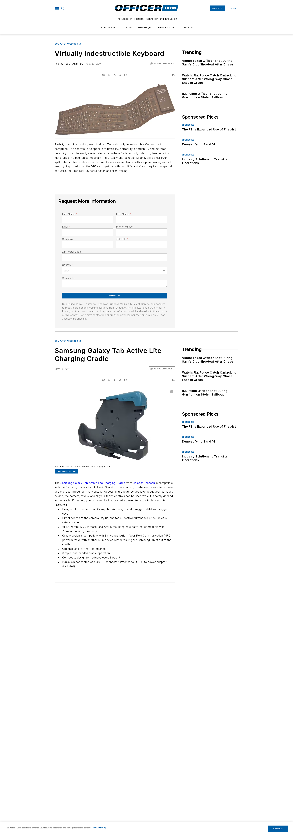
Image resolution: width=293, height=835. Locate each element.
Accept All (278, 829)
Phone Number (125, 226)
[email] (125, 74)
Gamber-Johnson (144, 482)
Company (67, 239)
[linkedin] (109, 74)
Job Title (122, 239)
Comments (68, 278)
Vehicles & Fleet (167, 28)
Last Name (123, 214)
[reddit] (120, 74)
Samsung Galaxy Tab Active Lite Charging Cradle (92, 482)
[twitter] (114, 74)
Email (66, 226)
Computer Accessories (68, 44)
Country (68, 264)
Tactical (187, 28)
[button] (57, 8)
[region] (146, 828)
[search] (62, 8)
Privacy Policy (99, 828)
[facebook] (103, 74)
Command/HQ (145, 28)
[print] (173, 74)
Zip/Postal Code (71, 251)
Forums (127, 28)
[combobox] (114, 270)
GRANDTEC (76, 63)
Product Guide (109, 28)
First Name (69, 214)
